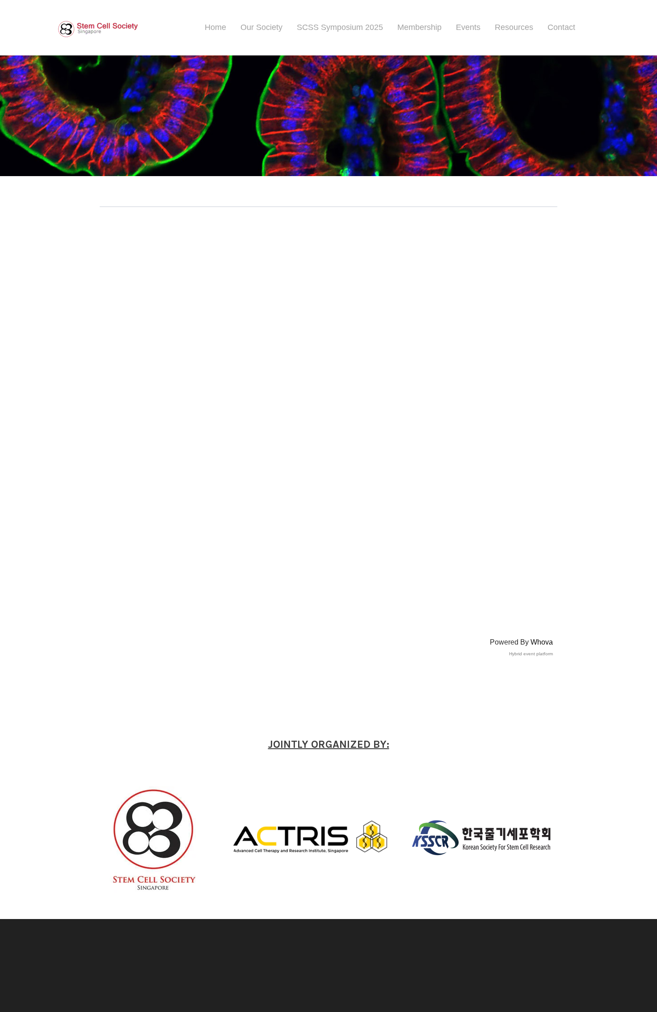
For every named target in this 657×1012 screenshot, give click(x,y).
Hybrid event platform (531, 653)
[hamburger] (151, 26)
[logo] (97, 27)
